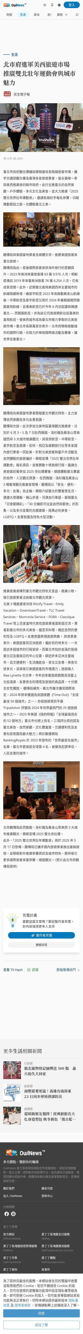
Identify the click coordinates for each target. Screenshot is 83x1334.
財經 (9, 14)
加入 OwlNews (12, 1196)
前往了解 (41, 1325)
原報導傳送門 (66, 969)
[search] (77, 14)
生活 (23, 14)
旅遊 (50, 14)
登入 (71, 5)
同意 (41, 1313)
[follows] (45, 5)
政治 (36, 14)
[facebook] (6, 1214)
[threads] (13, 1214)
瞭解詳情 (41, 945)
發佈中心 (47, 1196)
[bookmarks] (52, 5)
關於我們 (9, 1188)
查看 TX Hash (13, 970)
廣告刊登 (47, 1188)
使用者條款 (23, 1305)
